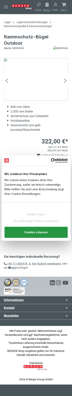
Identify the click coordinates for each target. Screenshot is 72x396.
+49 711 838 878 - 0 (19, 263)
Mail (14, 267)
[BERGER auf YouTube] (65, 283)
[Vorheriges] (7, 81)
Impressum (36, 362)
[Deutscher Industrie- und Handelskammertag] (24, 282)
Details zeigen (36, 214)
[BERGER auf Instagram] (58, 283)
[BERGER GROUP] (36, 369)
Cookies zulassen (36, 232)
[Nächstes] (65, 81)
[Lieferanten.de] (16, 282)
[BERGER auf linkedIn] (52, 283)
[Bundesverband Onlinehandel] (14, 290)
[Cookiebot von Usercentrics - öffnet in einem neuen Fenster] (51, 160)
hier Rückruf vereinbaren (46, 263)
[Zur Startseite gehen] (22, 6)
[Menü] (6, 7)
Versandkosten (14, 334)
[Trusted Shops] (8, 282)
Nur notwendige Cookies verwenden (36, 221)
